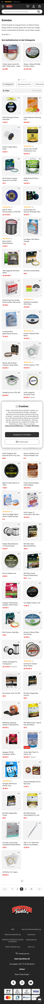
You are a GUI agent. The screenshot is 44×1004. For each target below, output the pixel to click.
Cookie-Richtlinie (32, 426)
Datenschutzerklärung (14, 426)
